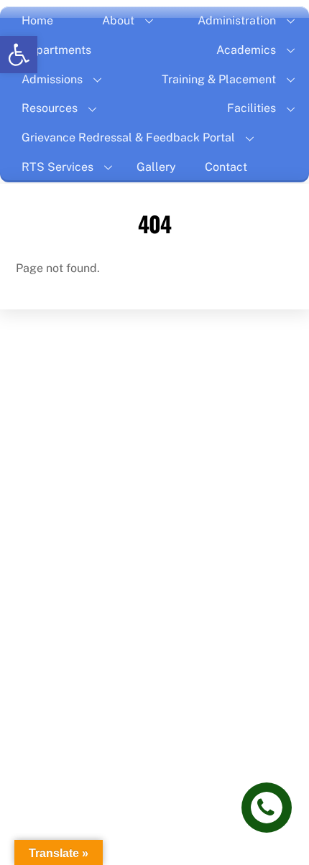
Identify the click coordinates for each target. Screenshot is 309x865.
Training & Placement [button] (219, 79)
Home (37, 20)
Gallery (156, 167)
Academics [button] (246, 50)
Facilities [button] (251, 108)
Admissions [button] (52, 79)
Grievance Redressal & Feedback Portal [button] (128, 137)
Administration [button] (237, 20)
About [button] (118, 20)
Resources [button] (50, 108)
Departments (56, 50)
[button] (18, 54)
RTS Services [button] (57, 167)
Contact (226, 167)
